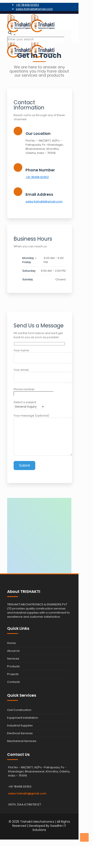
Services (13, 659)
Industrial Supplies (20, 725)
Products (13, 666)
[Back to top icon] (84, 837)
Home (11, 643)
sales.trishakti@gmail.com (34, 9)
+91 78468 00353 (27, 5)
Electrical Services (20, 733)
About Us (13, 651)
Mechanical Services (21, 741)
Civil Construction (19, 710)
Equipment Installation (22, 718)
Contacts (13, 682)
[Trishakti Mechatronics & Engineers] (39, 22)
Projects (13, 674)
